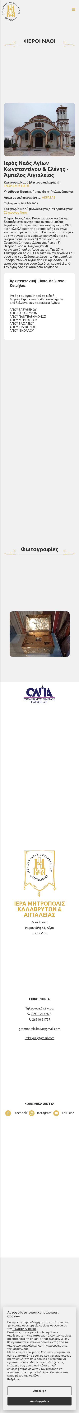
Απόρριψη (39, 1390)
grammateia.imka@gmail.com (39, 1029)
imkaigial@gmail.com (39, 1038)
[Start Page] (21, 11)
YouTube (67, 1113)
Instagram (43, 1113)
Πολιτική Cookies (24, 1328)
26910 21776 (40, 1014)
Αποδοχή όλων (39, 1401)
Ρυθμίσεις (13, 1379)
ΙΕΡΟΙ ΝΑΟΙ (41, 41)
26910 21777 (41, 1019)
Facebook (20, 1113)
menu (73, 9)
